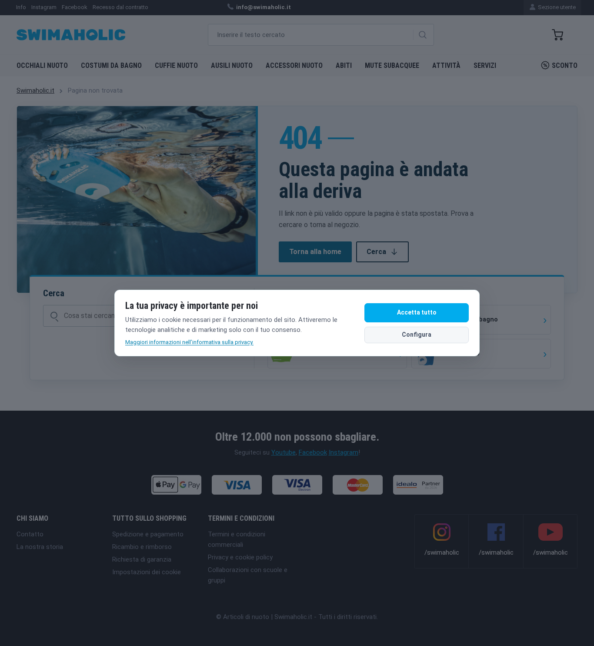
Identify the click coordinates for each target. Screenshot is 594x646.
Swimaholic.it (35, 90)
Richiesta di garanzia (141, 559)
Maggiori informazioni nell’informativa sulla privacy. (189, 342)
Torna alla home (315, 252)
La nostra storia (40, 547)
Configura (416, 334)
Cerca (376, 252)
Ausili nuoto (232, 65)
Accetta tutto (417, 312)
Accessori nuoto (294, 65)
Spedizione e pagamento (148, 534)
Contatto (30, 534)
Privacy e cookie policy (240, 557)
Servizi (485, 65)
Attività (446, 65)
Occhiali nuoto (42, 65)
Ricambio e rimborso (142, 547)
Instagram (343, 452)
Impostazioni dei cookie (146, 572)
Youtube (283, 452)
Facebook (313, 452)
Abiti (344, 65)
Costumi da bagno (111, 65)
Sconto (564, 65)
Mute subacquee (392, 65)
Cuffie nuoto (176, 65)
